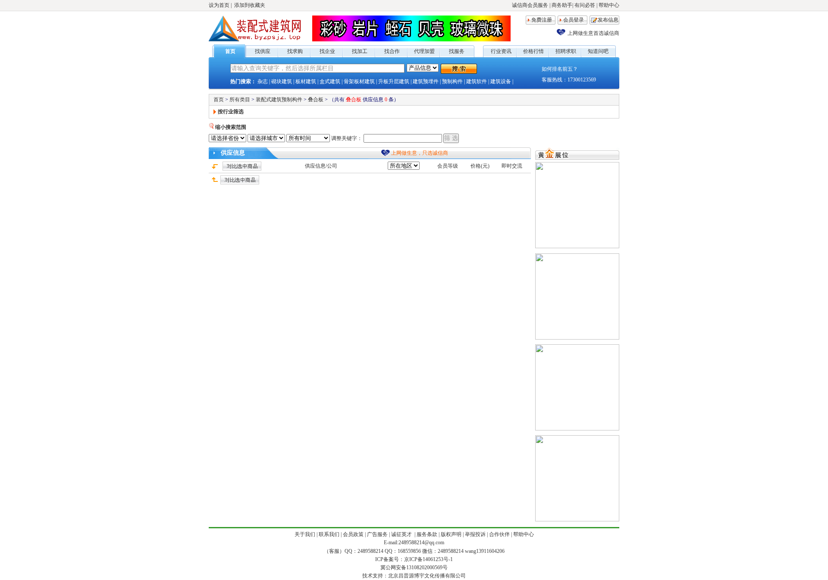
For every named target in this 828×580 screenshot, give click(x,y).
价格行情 (533, 51)
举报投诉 (475, 534)
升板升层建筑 (393, 81)
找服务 (456, 51)
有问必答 (584, 5)
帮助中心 (609, 5)
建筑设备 (500, 81)
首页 (230, 51)
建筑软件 (476, 81)
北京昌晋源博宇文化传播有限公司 (427, 576)
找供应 (262, 51)
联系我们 (329, 534)
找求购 (295, 51)
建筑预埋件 (426, 81)
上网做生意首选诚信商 (593, 33)
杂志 (262, 81)
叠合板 (315, 100)
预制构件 (452, 81)
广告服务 (377, 534)
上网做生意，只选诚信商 (419, 153)
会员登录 (573, 20)
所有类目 (239, 100)
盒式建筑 (330, 81)
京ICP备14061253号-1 (428, 559)
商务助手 (562, 5)
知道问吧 (598, 51)
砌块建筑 (281, 81)
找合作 (392, 51)
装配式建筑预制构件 (279, 100)
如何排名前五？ (560, 69)
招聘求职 (565, 51)
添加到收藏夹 (249, 5)
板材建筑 (305, 81)
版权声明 (451, 534)
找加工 (359, 51)
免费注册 (541, 20)
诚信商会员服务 (530, 5)
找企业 (327, 51)
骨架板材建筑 (359, 81)
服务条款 (427, 534)
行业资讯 (501, 51)
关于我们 (305, 534)
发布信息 (608, 20)
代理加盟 (424, 51)
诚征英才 (402, 534)
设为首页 (219, 5)
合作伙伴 (499, 534)
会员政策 (353, 534)
